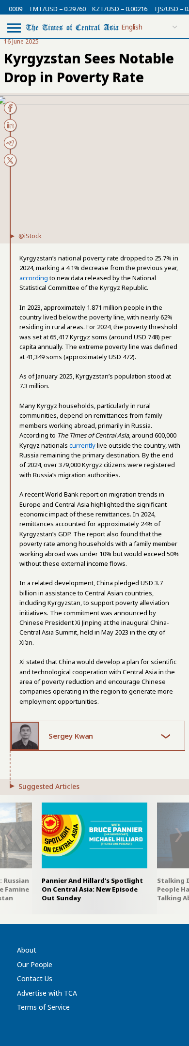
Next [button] (179, 835)
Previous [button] (10, 835)
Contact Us (34, 978)
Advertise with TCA (47, 993)
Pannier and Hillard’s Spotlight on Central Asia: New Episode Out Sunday (92, 889)
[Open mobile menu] (14, 27)
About (26, 950)
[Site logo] (72, 26)
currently (82, 445)
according (33, 277)
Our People (34, 964)
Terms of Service (43, 1007)
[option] (94, 852)
